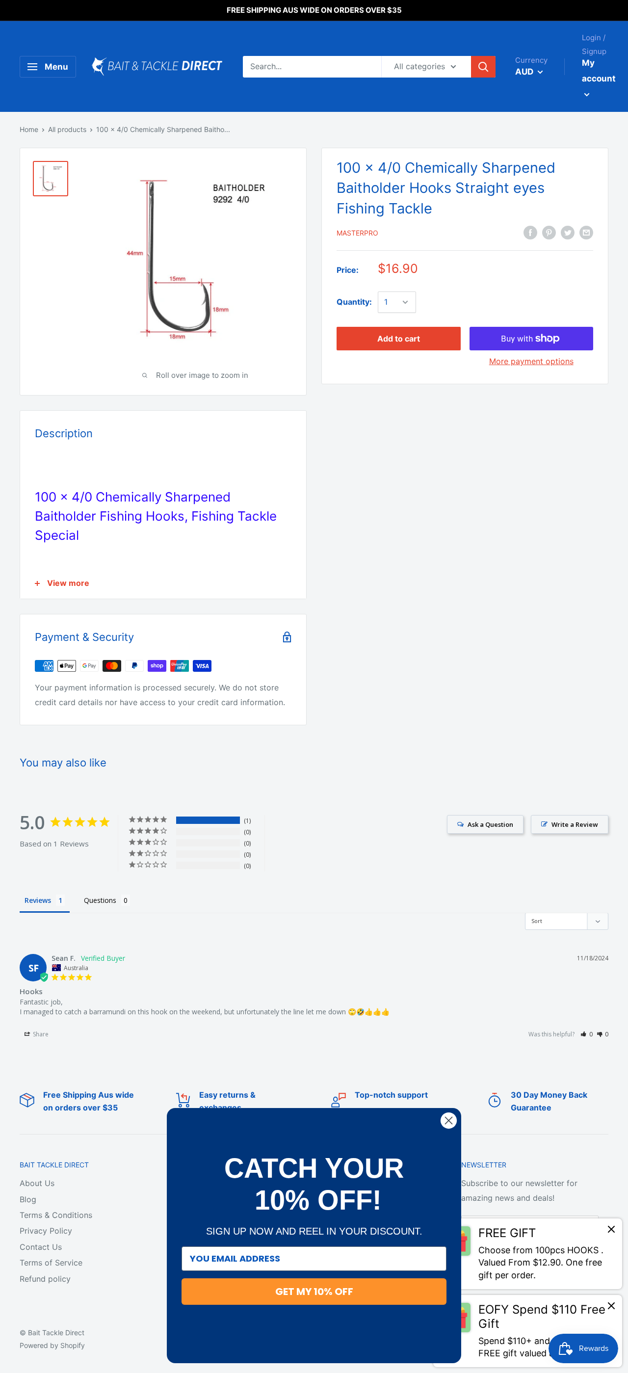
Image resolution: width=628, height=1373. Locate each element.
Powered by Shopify (52, 1345)
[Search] (483, 67)
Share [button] (40, 1034)
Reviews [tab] (38, 900)
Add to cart (398, 338)
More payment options (531, 361)
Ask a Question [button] (490, 824)
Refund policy (45, 1279)
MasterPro (357, 233)
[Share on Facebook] (530, 232)
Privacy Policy (46, 1231)
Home (29, 129)
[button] (586, 1034)
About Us (37, 1183)
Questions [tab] (100, 900)
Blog (28, 1199)
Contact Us (41, 1247)
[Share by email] (586, 232)
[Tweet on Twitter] (568, 232)
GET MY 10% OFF (314, 1291)
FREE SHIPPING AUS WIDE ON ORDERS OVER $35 (314, 10)
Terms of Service (51, 1262)
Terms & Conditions (56, 1215)
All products (67, 129)
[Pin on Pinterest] (549, 232)
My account (599, 70)
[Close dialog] (448, 1120)
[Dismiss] (611, 1231)
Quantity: (354, 302)
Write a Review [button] (574, 824)
